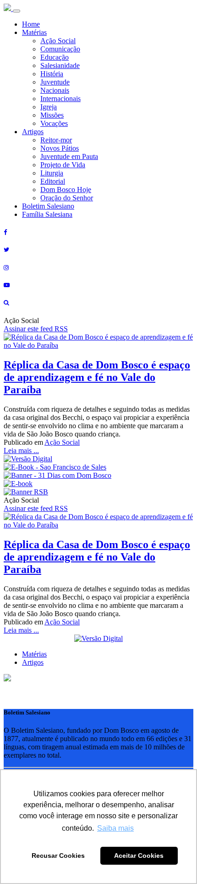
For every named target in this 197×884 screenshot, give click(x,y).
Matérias (34, 32)
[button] (7, 679)
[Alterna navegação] (16, 11)
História (51, 74)
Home (31, 24)
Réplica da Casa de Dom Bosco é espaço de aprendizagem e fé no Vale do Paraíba (97, 377)
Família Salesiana (47, 214)
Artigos (33, 132)
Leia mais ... (21, 450)
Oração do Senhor (66, 198)
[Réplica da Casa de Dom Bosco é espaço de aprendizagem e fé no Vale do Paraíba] (98, 345)
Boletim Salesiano (48, 206)
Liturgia (51, 173)
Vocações (54, 123)
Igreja (48, 107)
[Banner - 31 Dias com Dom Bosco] (57, 475)
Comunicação (60, 49)
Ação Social (58, 41)
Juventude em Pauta (69, 156)
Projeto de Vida (62, 165)
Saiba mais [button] (115, 828)
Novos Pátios (59, 148)
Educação (54, 57)
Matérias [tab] (34, 654)
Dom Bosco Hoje (65, 189)
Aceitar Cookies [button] (139, 855)
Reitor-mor (56, 140)
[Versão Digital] (28, 459)
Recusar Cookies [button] (58, 855)
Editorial (52, 181)
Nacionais (54, 90)
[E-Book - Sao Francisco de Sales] (55, 467)
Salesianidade (60, 65)
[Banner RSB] (26, 492)
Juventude (55, 82)
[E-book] (18, 483)
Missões (52, 115)
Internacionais (60, 98)
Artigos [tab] (33, 662)
